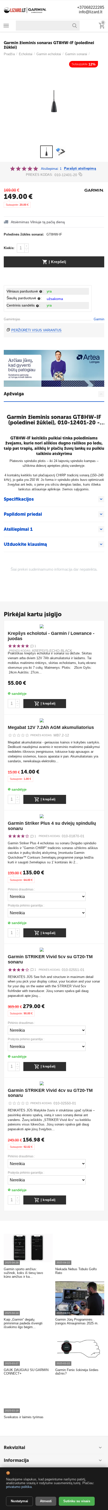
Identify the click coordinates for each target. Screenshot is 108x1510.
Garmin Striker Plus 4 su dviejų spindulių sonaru (52, 826)
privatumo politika (19, 1487)
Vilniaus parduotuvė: (25, 291)
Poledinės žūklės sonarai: (24, 234)
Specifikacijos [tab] (19, 499)
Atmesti (46, 1501)
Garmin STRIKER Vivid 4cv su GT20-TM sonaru (50, 1093)
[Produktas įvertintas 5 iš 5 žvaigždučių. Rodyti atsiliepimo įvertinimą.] (18, 646)
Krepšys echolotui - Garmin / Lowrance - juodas (51, 636)
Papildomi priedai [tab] (23, 514)
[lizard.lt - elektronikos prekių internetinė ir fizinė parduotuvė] (25, 9)
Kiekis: (9, 248)
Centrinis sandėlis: (23, 305)
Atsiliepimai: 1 (51, 168)
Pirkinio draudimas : (21, 889)
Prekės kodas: (39, 175)
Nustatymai (19, 1501)
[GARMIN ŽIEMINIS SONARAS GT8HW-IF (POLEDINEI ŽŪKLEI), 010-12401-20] (54, 102)
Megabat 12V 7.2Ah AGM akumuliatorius (51, 727)
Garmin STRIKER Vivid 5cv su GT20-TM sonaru (50, 959)
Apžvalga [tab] (14, 394)
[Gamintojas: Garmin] (94, 190)
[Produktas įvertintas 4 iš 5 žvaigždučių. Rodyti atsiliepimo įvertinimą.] (18, 836)
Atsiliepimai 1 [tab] (18, 529)
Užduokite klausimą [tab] (25, 544)
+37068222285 (90, 7)
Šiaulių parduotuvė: (24, 298)
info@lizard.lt (90, 12)
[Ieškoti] (75, 26)
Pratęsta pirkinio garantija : (26, 905)
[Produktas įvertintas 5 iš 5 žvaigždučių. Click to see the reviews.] (24, 169)
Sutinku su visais (76, 1501)
